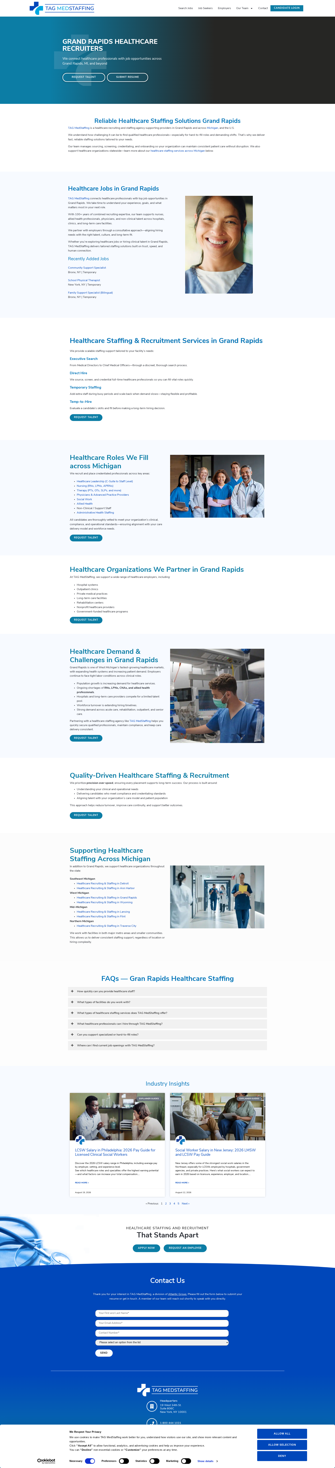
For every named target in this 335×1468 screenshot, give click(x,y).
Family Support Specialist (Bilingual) (90, 292)
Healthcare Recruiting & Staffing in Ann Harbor (106, 888)
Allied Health (85, 503)
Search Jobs (185, 8)
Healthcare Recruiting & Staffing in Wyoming (104, 902)
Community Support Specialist (87, 268)
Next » (185, 1203)
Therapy (82, 490)
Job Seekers (205, 8)
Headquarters (168, 1401)
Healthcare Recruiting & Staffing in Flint (101, 916)
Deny (282, 1455)
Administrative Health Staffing (95, 512)
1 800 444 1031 (170, 1423)
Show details (205, 1461)
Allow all (282, 1433)
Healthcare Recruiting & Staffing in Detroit (103, 883)
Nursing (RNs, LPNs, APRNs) (95, 486)
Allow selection (282, 1444)
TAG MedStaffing (78, 128)
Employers (224, 8)
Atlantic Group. (177, 1294)
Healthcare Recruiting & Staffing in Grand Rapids (107, 897)
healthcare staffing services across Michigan (178, 151)
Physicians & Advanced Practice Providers (103, 495)
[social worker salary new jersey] (217, 1117)
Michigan (212, 128)
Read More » (82, 1183)
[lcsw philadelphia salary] (117, 1117)
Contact (263, 8)
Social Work (84, 499)
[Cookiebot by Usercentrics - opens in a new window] (46, 1461)
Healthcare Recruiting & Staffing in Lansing (103, 912)
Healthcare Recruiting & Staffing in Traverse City (106, 926)
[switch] (124, 1461)
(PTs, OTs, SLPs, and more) (104, 490)
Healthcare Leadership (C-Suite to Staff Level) (105, 481)
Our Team (242, 8)
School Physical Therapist (84, 280)
